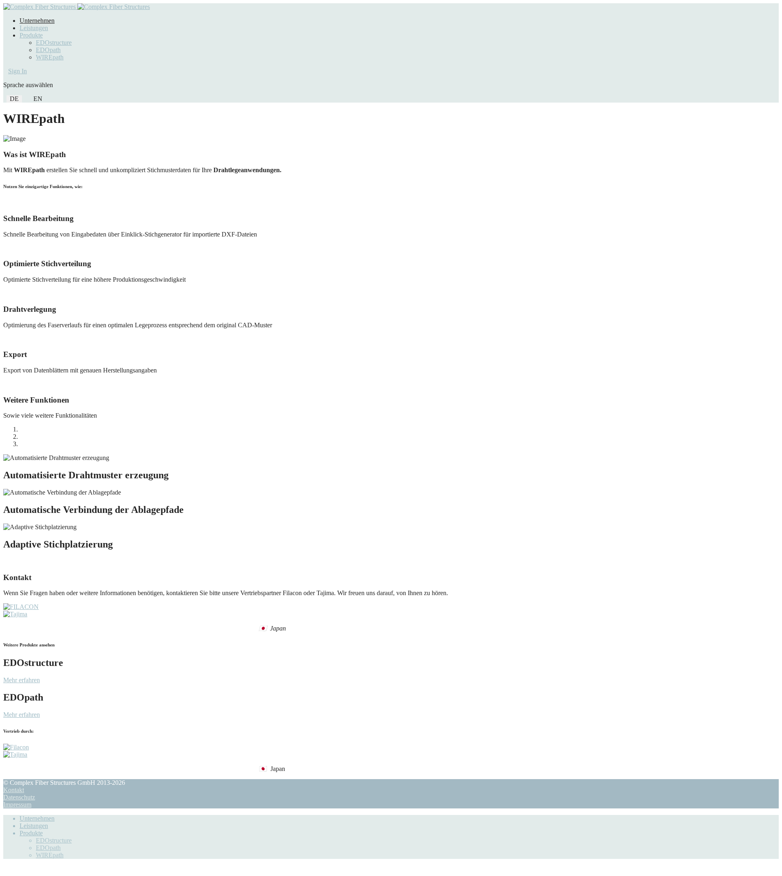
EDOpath (48, 49)
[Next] (10, 561)
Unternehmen (37, 20)
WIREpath (50, 57)
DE (14, 98)
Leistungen (34, 27)
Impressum (17, 804)
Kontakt (13, 789)
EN (37, 98)
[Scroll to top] (5, 868)
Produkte (31, 35)
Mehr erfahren (21, 680)
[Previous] (5, 561)
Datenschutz (19, 797)
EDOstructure (54, 42)
